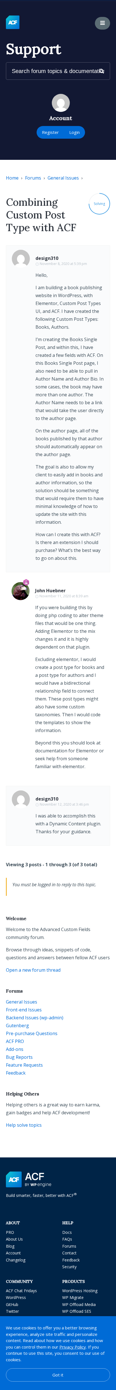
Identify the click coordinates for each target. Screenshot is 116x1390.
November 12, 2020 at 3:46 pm (64, 804)
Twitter (12, 1311)
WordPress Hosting (79, 1290)
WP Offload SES (76, 1311)
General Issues (63, 178)
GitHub (12, 1304)
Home (12, 178)
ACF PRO (15, 1041)
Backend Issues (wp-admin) (34, 1018)
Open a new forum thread (33, 970)
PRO (10, 1232)
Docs (67, 1232)
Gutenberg (17, 1025)
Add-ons (14, 1049)
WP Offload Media (79, 1304)
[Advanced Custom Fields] (13, 22)
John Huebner (50, 590)
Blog (10, 1246)
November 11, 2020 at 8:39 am (63, 596)
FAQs (67, 1239)
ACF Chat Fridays (21, 1290)
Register (50, 132)
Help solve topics (24, 1125)
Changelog (15, 1260)
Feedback (16, 1073)
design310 (46, 258)
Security (69, 1266)
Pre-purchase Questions (31, 1033)
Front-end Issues (24, 1010)
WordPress (16, 1297)
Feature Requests (24, 1065)
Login (74, 132)
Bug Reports (19, 1057)
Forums (33, 178)
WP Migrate (73, 1297)
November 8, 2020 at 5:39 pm (63, 263)
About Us (14, 1239)
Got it (57, 1375)
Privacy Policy (72, 1347)
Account (13, 1253)
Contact (69, 1253)
